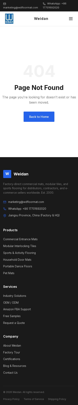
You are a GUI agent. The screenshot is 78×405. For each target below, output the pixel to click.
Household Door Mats (17, 259)
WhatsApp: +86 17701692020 (54, 5)
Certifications (11, 359)
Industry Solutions (14, 295)
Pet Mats (8, 273)
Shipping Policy (57, 399)
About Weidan (12, 345)
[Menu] (71, 19)
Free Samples (12, 316)
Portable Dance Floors (17, 266)
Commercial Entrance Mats (20, 239)
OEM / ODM (11, 302)
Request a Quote (14, 323)
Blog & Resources (14, 365)
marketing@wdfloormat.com (20, 7)
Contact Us (10, 372)
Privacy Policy (11, 399)
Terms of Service (34, 399)
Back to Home (39, 116)
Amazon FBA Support (17, 309)
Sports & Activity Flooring (19, 252)
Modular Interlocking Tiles (19, 246)
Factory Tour (11, 352)
